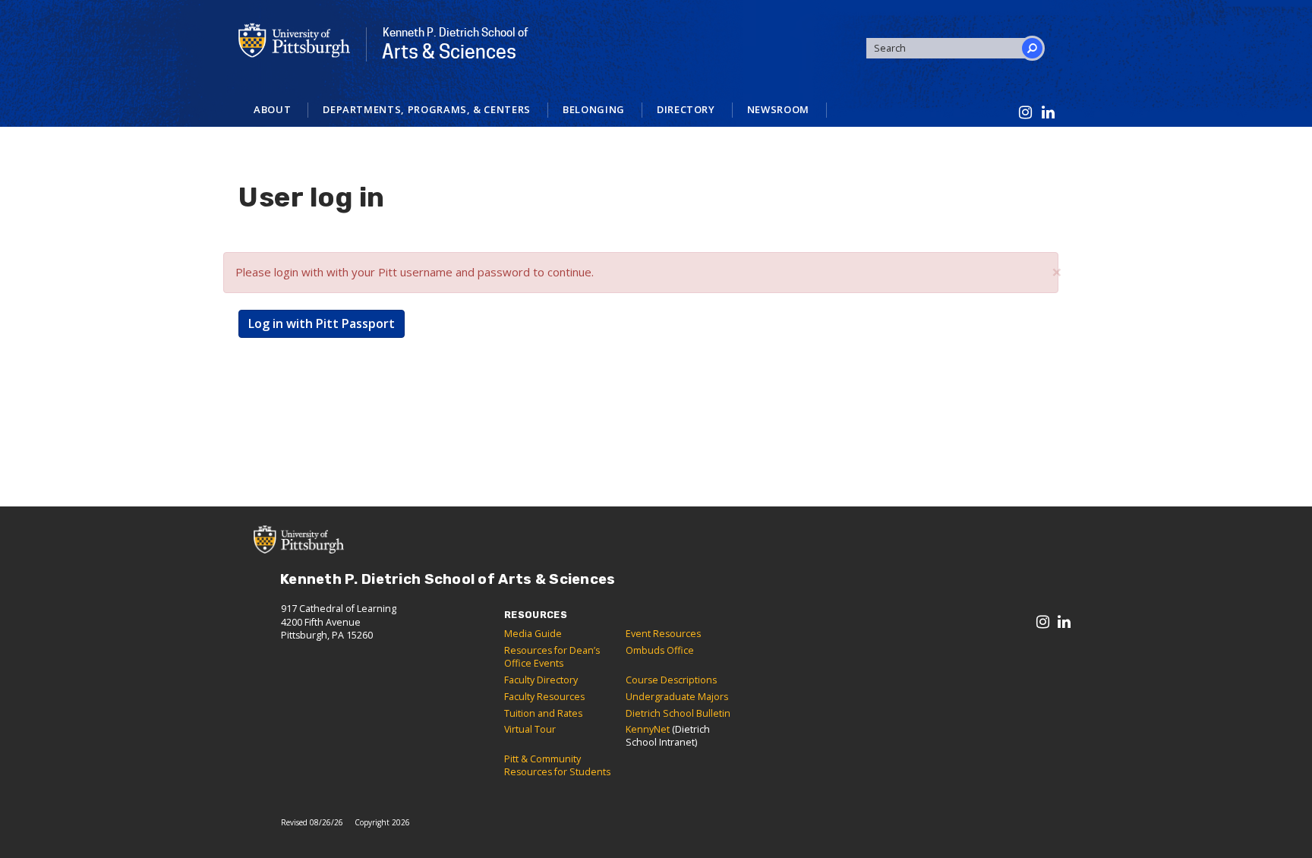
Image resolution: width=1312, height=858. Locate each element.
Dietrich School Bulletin (678, 713)
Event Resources (663, 633)
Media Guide (533, 633)
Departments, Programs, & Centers (427, 109)
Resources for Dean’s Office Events (552, 657)
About (272, 109)
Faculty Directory (541, 679)
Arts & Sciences (455, 44)
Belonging (594, 109)
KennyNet (648, 729)
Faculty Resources (544, 696)
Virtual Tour (530, 729)
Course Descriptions (671, 679)
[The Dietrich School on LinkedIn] (1048, 112)
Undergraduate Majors (677, 696)
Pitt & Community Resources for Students (557, 765)
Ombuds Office (660, 650)
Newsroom (778, 109)
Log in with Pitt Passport (321, 323)
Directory (686, 109)
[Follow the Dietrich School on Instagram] (1026, 112)
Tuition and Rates (543, 713)
